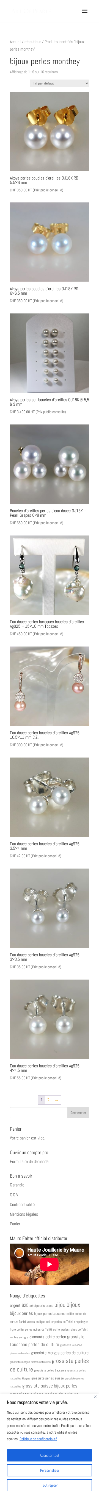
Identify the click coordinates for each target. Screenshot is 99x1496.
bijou (59, 1305)
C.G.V (14, 1195)
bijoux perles (21, 1313)
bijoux (73, 1304)
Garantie (17, 1185)
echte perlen (55, 1337)
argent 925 (19, 1305)
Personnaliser (49, 1470)
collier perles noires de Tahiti (34, 1329)
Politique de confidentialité (38, 1438)
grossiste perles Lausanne (50, 1370)
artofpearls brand (41, 1305)
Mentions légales (24, 1214)
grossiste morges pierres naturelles (30, 1362)
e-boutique (32, 41)
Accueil (15, 41)
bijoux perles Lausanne (49, 1314)
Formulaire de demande (29, 1161)
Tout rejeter (49, 1485)
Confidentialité (22, 1204)
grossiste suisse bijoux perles (49, 1386)
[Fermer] (95, 1396)
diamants (36, 1336)
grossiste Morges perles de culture (60, 1353)
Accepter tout (49, 1455)
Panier (15, 1224)
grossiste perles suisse (47, 1378)
